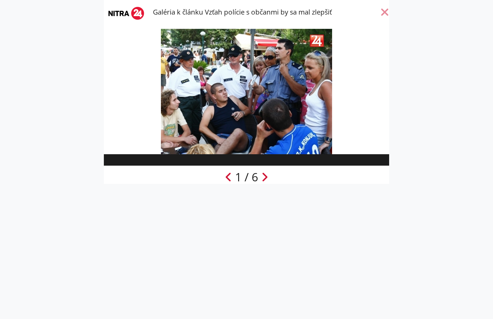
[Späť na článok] (385, 13)
